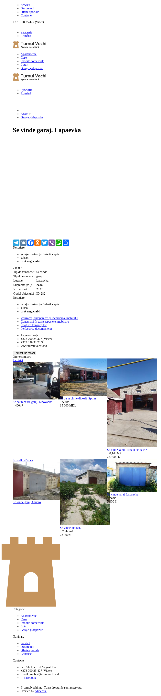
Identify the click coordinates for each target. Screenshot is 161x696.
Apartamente (29, 54)
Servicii (25, 4)
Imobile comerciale (32, 61)
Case (24, 57)
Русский (26, 32)
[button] (145, 141)
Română (26, 35)
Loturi (24, 64)
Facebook (29, 677)
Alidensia (41, 691)
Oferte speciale (30, 12)
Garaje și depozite (32, 68)
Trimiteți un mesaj (24, 352)
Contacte (26, 15)
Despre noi (27, 8)
